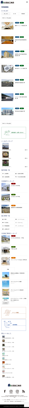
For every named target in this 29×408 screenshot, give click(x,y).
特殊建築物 (6, 225)
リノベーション (21, 219)
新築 (5, 219)
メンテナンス (20, 225)
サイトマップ (23, 399)
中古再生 (6, 222)
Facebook (5, 391)
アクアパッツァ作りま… (7, 158)
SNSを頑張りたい (5, 359)
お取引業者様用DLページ (19, 401)
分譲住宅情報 (20, 173)
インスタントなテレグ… (7, 368)
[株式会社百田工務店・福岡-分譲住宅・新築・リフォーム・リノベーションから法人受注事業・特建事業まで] (7, 2)
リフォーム (20, 222)
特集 (8, 269)
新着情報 (8, 399)
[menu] (27, 2)
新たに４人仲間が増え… (7, 377)
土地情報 (6, 173)
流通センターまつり (6, 372)
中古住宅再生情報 (21, 176)
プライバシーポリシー (15, 399)
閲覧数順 (23, 13)
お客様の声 (6, 229)
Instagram (11, 391)
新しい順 (5, 13)
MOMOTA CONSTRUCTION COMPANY (12, 406)
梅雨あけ (4, 355)
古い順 (14, 13)
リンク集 (4, 399)
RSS (23, 391)
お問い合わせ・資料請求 (8, 401)
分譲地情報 (6, 176)
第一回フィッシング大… (7, 351)
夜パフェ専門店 (5, 364)
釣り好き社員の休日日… (7, 149)
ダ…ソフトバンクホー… (7, 166)
